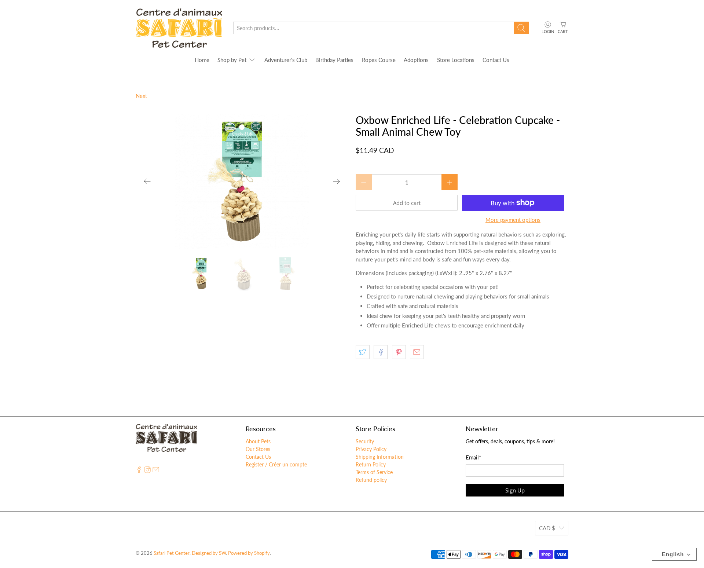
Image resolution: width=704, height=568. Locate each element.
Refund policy (371, 480)
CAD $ (547, 528)
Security (365, 441)
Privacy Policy (371, 449)
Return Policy (371, 464)
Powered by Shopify (249, 553)
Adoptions (416, 59)
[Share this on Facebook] (381, 352)
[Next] (337, 181)
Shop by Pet (231, 59)
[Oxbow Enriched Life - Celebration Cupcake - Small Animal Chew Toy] (242, 181)
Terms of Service (374, 472)
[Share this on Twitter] (363, 352)
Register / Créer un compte (276, 464)
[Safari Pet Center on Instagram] (147, 471)
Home (202, 59)
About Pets (258, 441)
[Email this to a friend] (417, 352)
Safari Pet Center (172, 553)
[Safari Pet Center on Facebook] (139, 471)
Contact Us (496, 59)
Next (141, 95)
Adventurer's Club (285, 59)
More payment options (512, 219)
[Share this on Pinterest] (399, 352)
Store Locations (455, 59)
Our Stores (258, 449)
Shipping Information (380, 457)
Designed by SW (209, 553)
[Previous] (147, 181)
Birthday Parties (334, 59)
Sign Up (515, 490)
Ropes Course (379, 59)
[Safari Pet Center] (179, 28)
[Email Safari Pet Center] (156, 471)
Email (473, 457)
